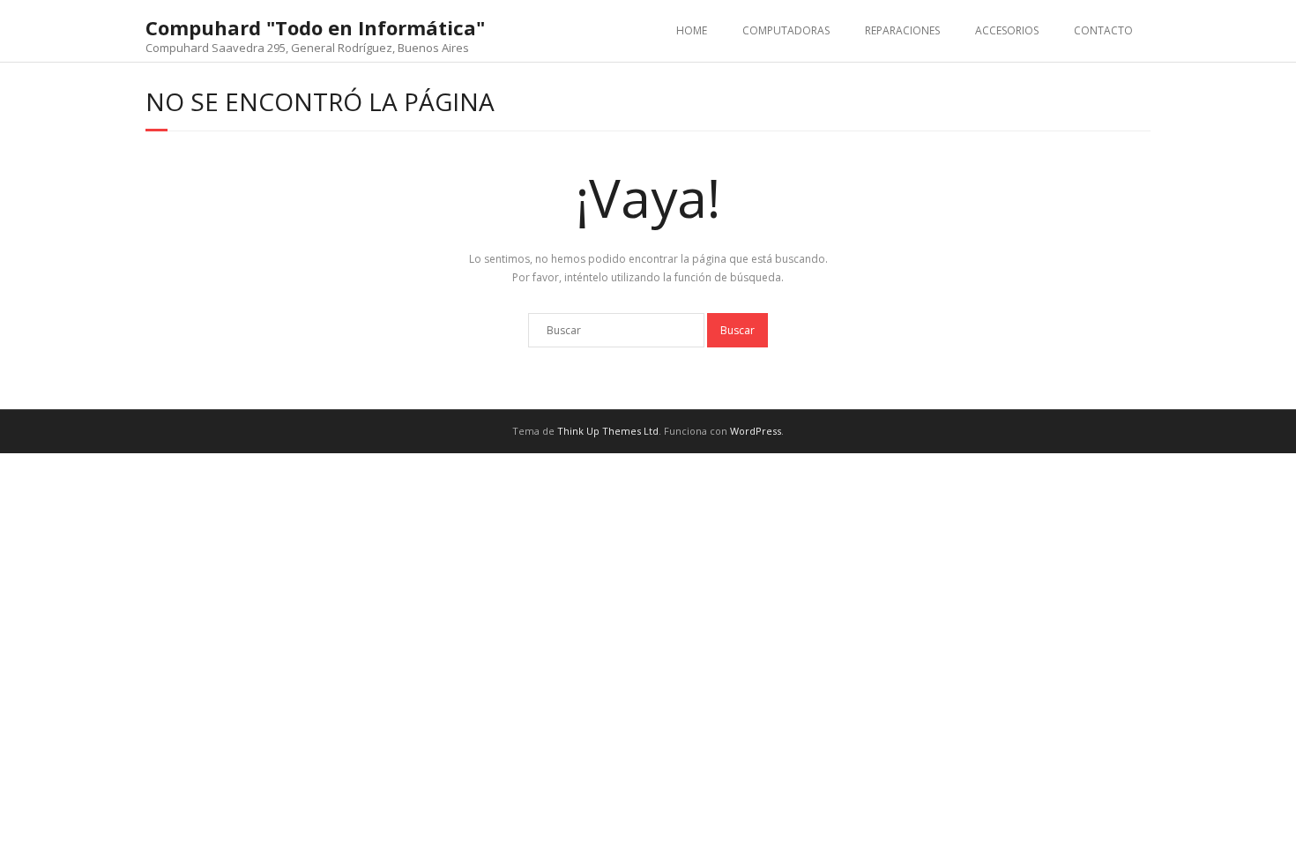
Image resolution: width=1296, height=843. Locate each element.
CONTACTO (1103, 30)
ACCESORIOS (1007, 30)
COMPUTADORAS (786, 30)
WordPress (755, 430)
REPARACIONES (902, 30)
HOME (691, 30)
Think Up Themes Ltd (608, 430)
